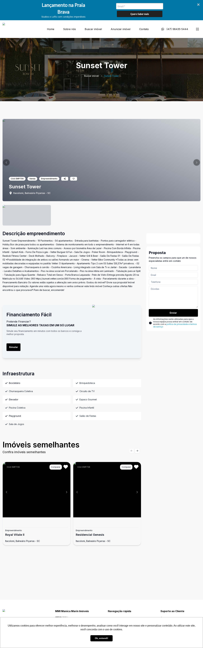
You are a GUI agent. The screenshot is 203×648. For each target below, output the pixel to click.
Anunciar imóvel (120, 29)
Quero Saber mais (139, 13)
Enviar (173, 312)
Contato (144, 29)
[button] (6, 162)
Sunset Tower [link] (111, 75)
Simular (13, 347)
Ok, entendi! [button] (101, 638)
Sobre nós (69, 29)
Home (50, 29)
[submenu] (197, 29)
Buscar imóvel (93, 29)
